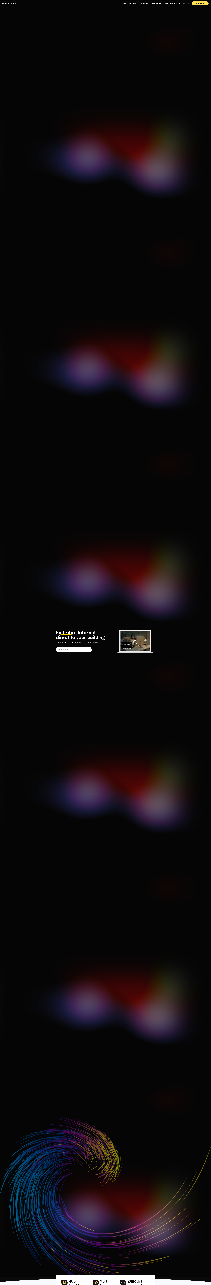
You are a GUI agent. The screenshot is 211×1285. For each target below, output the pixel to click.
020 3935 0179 (185, 3)
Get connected (200, 3)
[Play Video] (135, 642)
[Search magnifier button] (89, 649)
